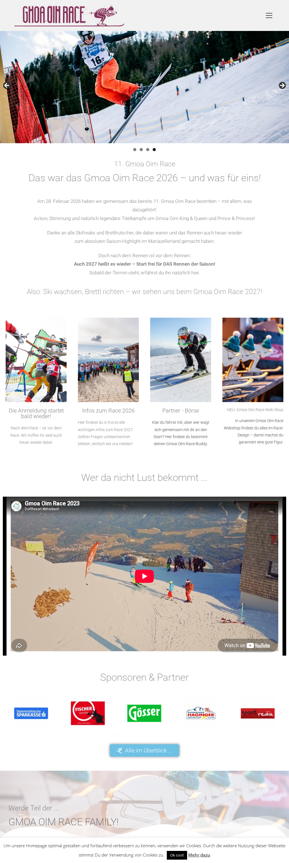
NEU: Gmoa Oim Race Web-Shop (255, 409)
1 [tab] (134, 149)
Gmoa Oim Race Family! (63, 822)
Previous (7, 86)
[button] (8, 713)
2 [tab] (141, 149)
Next (282, 86)
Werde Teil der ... (33, 808)
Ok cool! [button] (177, 855)
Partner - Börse (180, 410)
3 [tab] (147, 149)
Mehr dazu (199, 855)
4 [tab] (154, 149)
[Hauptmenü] (269, 15)
